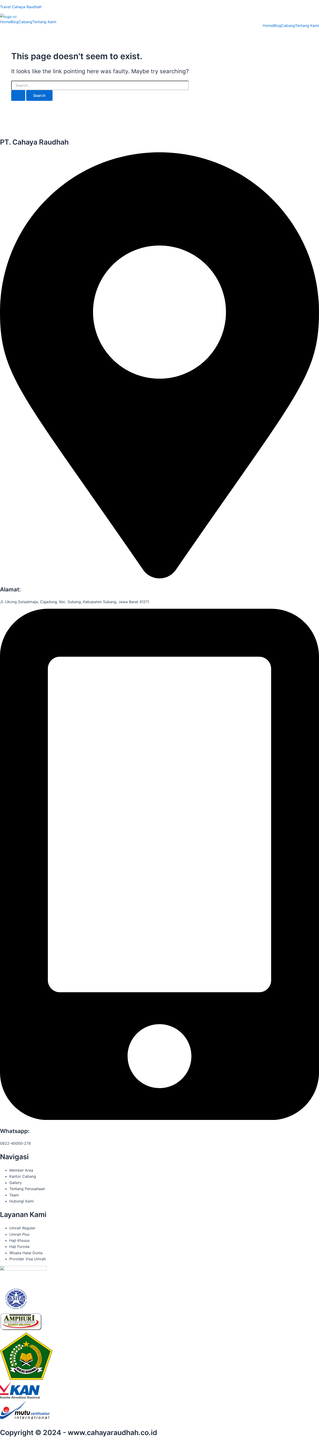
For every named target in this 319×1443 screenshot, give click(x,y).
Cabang (25, 22)
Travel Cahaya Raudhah (21, 6)
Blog (14, 22)
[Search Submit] (18, 95)
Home (5, 22)
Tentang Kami (44, 22)
